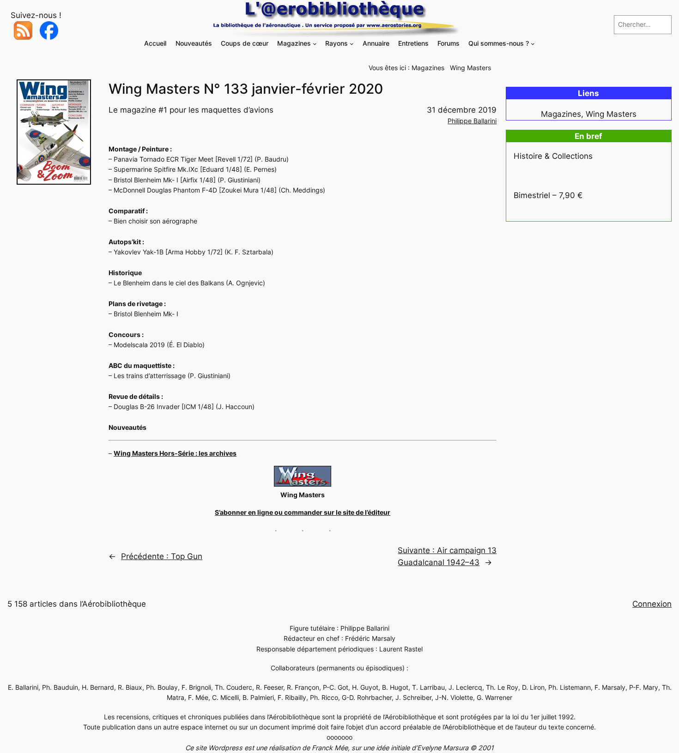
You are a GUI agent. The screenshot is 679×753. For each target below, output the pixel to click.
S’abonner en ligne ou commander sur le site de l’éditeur (302, 512)
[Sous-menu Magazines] (315, 44)
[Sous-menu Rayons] (352, 44)
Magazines (428, 68)
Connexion (652, 603)
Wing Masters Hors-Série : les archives (175, 453)
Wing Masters (470, 68)
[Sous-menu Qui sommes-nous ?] (533, 44)
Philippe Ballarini (472, 121)
